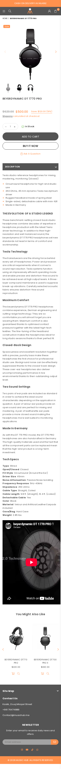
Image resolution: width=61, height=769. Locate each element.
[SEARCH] (10, 11)
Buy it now (30, 146)
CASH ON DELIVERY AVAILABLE (30, 3)
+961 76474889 (11, 709)
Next (55, 51)
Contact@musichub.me (16, 715)
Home (5, 18)
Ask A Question (31, 153)
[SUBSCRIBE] (54, 742)
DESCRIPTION (12, 166)
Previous (5, 51)
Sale (7, 26)
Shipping (8, 116)
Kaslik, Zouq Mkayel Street (17, 704)
